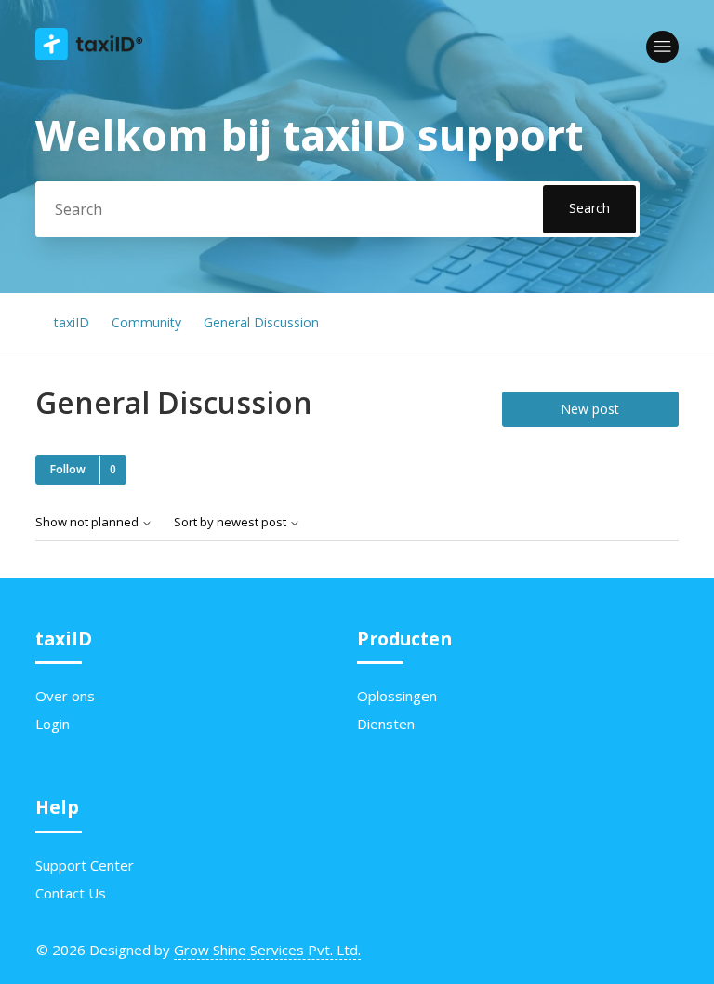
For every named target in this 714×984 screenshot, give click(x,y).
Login (52, 723)
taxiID (71, 322)
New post (590, 409)
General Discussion (261, 322)
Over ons (65, 695)
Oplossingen (397, 695)
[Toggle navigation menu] (662, 47)
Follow (68, 469)
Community (146, 322)
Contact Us (70, 893)
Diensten (386, 723)
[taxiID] (88, 55)
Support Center (84, 865)
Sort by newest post (231, 522)
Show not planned (88, 522)
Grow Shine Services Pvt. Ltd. (267, 949)
